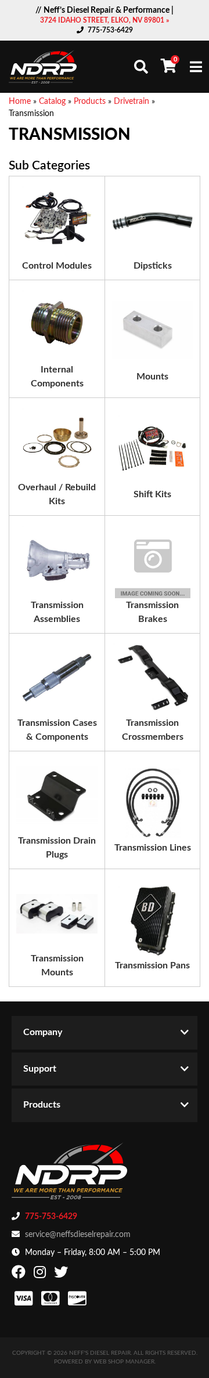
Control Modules (57, 265)
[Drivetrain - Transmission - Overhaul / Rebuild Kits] (57, 443)
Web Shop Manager (123, 1362)
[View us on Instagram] (41, 1274)
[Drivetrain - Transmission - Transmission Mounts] (57, 914)
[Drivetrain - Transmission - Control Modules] (57, 221)
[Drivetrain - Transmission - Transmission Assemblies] (57, 560)
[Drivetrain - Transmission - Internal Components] (57, 325)
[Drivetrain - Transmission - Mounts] (152, 332)
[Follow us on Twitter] (62, 1274)
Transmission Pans (152, 965)
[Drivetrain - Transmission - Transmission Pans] (153, 921)
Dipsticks (153, 265)
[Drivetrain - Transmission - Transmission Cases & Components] (57, 678)
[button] (141, 67)
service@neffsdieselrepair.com (78, 1235)
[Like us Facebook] (20, 1274)
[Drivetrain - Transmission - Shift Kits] (153, 449)
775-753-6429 (110, 30)
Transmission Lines (152, 847)
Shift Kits (152, 494)
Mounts (152, 376)
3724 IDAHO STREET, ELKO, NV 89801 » (104, 20)
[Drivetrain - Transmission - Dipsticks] (152, 221)
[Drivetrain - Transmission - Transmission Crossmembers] (152, 678)
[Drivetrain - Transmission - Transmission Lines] (153, 803)
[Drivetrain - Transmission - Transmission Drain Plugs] (57, 796)
